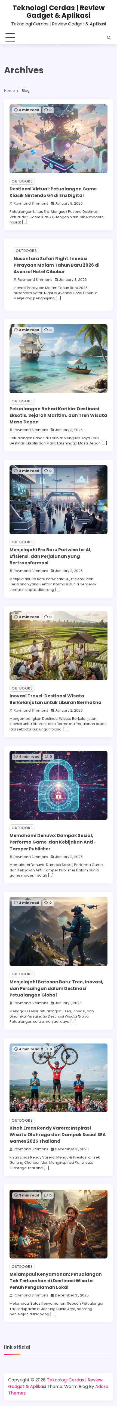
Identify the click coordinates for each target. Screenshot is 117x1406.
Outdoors (22, 181)
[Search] (109, 38)
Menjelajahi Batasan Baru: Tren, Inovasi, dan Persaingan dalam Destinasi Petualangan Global (56, 988)
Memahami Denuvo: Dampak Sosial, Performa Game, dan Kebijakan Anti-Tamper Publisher (53, 842)
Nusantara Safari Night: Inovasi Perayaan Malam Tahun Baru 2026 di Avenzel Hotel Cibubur (57, 265)
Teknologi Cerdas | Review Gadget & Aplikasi (59, 11)
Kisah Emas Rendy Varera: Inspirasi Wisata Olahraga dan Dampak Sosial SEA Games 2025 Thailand (58, 1134)
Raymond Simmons (31, 203)
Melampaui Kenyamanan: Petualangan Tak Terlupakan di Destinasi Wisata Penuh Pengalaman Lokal (56, 1280)
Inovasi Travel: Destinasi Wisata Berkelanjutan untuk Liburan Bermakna (55, 699)
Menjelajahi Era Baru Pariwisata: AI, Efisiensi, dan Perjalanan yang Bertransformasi (51, 556)
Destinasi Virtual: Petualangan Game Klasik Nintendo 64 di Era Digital (53, 192)
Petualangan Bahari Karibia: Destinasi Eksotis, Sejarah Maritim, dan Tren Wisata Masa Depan (58, 415)
